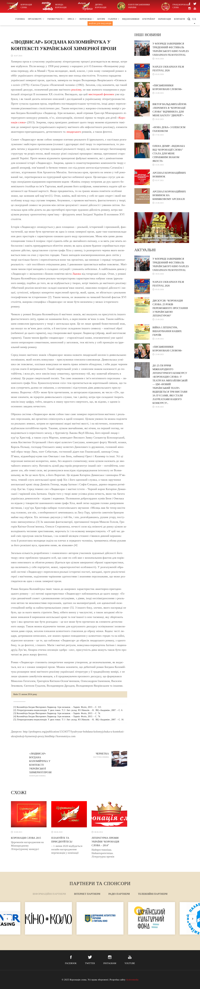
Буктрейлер (148, 19)
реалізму (76, 89)
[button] (193, 919)
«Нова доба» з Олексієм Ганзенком (168, 129)
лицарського (73, 131)
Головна (20, 19)
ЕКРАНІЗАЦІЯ (164, 19)
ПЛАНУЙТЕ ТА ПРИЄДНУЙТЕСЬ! (61, 840)
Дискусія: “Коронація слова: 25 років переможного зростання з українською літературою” (170, 308)
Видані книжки (130, 19)
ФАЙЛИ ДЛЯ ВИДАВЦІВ (100, 23)
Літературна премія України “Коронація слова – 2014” (105, 842)
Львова (76, 273)
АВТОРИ (101, 19)
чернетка (101, 755)
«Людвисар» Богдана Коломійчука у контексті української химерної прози (40, 764)
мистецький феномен (101, 94)
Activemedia (132, 979)
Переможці (85, 19)
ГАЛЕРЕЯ (112, 19)
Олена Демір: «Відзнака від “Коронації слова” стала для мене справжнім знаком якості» (168, 153)
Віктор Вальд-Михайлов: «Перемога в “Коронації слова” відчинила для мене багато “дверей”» (169, 110)
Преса (71, 19)
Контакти (179, 19)
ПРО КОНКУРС (35, 19)
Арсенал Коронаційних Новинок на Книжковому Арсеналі (169, 195)
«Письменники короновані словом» (167, 87)
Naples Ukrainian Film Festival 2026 (168, 68)
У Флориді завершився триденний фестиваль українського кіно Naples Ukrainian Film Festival (170, 49)
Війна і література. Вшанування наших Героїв (167, 331)
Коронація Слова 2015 (26, 838)
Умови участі (54, 19)
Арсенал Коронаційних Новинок (169, 174)
